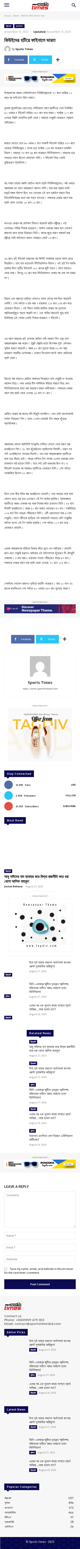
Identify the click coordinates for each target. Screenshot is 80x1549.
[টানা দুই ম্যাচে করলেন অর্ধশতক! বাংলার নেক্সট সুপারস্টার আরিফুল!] (15, 969)
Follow (71, 795)
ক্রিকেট (16, 15)
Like (73, 784)
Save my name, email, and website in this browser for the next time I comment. (38, 1270)
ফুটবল (8, 996)
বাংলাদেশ (19, 26)
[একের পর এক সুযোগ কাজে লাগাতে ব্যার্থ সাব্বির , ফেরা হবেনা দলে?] (15, 1012)
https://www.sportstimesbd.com (40, 688)
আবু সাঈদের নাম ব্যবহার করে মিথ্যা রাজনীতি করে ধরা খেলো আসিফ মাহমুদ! (36, 878)
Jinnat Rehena (13, 886)
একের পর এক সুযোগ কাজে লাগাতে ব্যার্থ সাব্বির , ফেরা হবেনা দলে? (49, 1007)
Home (7, 15)
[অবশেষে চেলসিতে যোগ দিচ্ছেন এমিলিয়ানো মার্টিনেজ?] (15, 1137)
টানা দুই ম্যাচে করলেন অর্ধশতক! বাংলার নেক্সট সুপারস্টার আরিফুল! (49, 964)
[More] (57, 59)
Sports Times (24, 49)
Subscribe (69, 806)
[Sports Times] (40, 5)
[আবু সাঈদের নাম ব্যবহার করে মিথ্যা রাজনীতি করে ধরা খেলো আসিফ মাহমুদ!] (40, 847)
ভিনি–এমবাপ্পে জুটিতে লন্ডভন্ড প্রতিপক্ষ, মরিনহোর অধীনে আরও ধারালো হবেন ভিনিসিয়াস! (49, 988)
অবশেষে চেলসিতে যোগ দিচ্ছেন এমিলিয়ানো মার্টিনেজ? (51, 1138)
